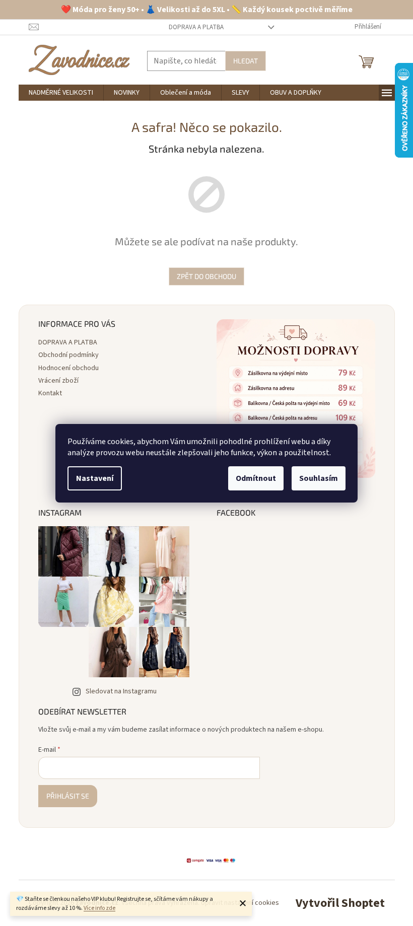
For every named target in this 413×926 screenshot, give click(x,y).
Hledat (245, 60)
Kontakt (50, 393)
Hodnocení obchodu (68, 368)
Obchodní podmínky (68, 355)
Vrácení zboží (58, 381)
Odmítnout (256, 478)
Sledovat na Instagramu (121, 691)
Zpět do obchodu (206, 276)
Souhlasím (318, 478)
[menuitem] (61, 93)
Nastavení (94, 478)
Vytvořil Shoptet (340, 903)
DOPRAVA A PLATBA (196, 27)
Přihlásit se (67, 796)
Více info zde (99, 908)
